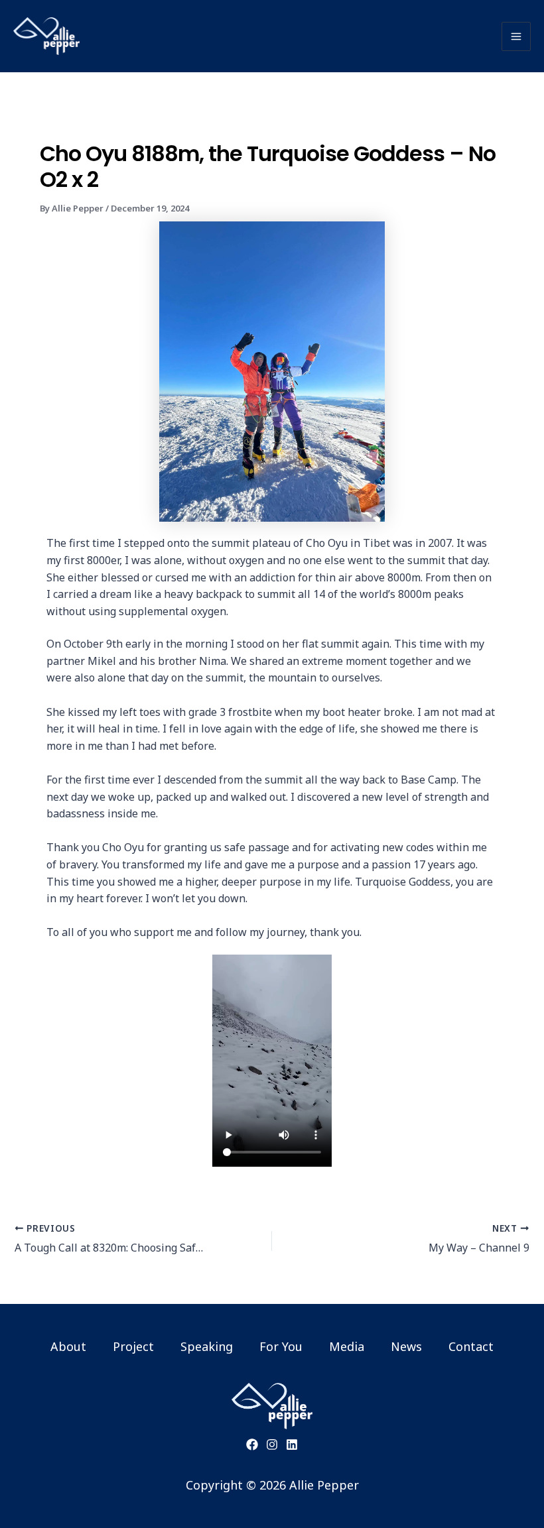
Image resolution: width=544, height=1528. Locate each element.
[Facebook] (252, 1444)
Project (133, 1346)
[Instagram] (272, 1444)
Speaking (206, 1346)
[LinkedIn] (292, 1444)
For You (281, 1346)
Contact (471, 1346)
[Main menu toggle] (516, 36)
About (68, 1346)
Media (346, 1346)
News (406, 1346)
